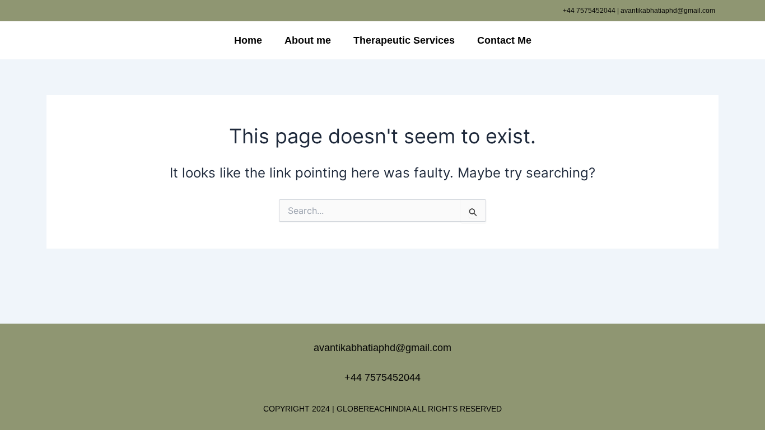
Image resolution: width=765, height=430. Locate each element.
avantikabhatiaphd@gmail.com (382, 347)
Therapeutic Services (404, 40)
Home (248, 40)
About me (307, 40)
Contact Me (504, 40)
